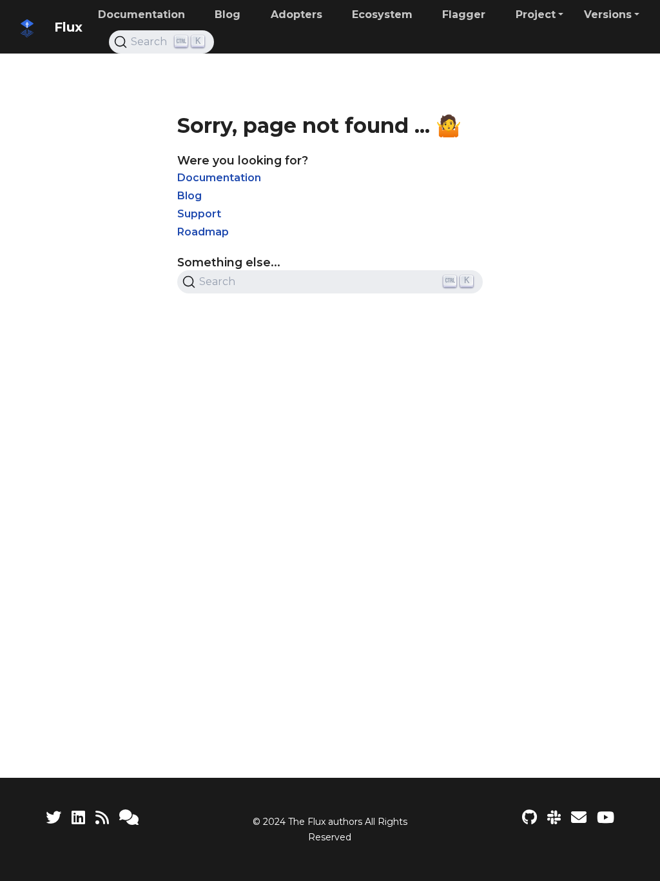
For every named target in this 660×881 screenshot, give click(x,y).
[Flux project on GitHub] (529, 817)
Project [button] (536, 14)
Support (199, 214)
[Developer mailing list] (579, 817)
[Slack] (554, 817)
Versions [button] (608, 14)
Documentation (219, 178)
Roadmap (203, 232)
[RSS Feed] (102, 817)
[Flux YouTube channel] (605, 817)
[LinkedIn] (78, 817)
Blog (189, 196)
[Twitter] (53, 817)
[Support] (129, 817)
